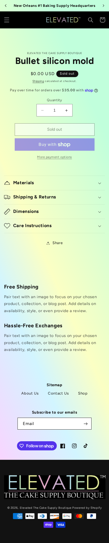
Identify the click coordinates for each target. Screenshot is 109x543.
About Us (30, 393)
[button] (6, 20)
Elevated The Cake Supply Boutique (45, 508)
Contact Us (58, 393)
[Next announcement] (103, 5)
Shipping (38, 81)
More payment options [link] (54, 157)
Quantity (54, 100)
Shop (83, 393)
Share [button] (57, 243)
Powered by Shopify (87, 508)
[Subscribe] (85, 423)
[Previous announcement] (5, 5)
